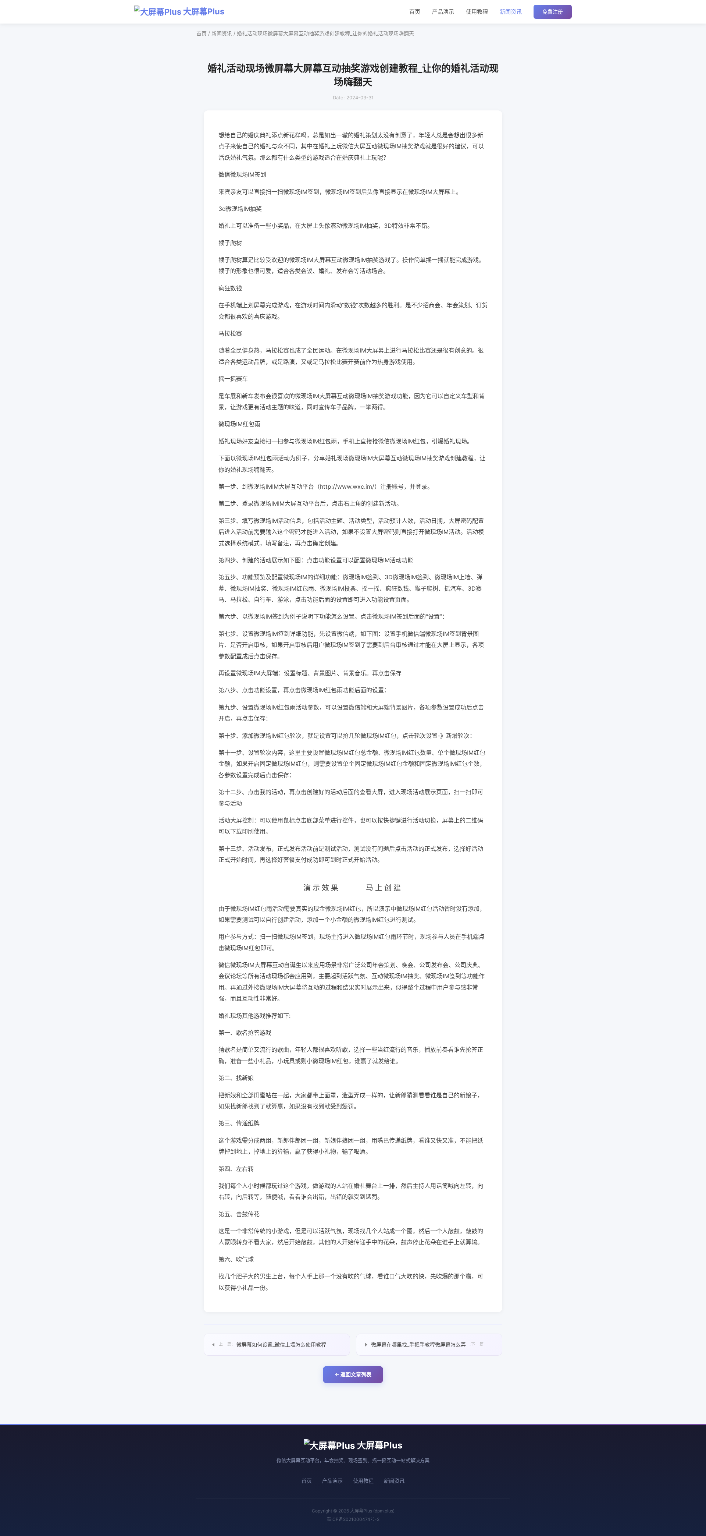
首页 (414, 11)
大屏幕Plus (202, 11)
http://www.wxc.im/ (347, 486)
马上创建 (384, 888)
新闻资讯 (511, 11)
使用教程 (477, 11)
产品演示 (443, 11)
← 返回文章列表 (353, 1374)
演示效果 (321, 888)
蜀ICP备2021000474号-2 (353, 1519)
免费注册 (552, 11)
